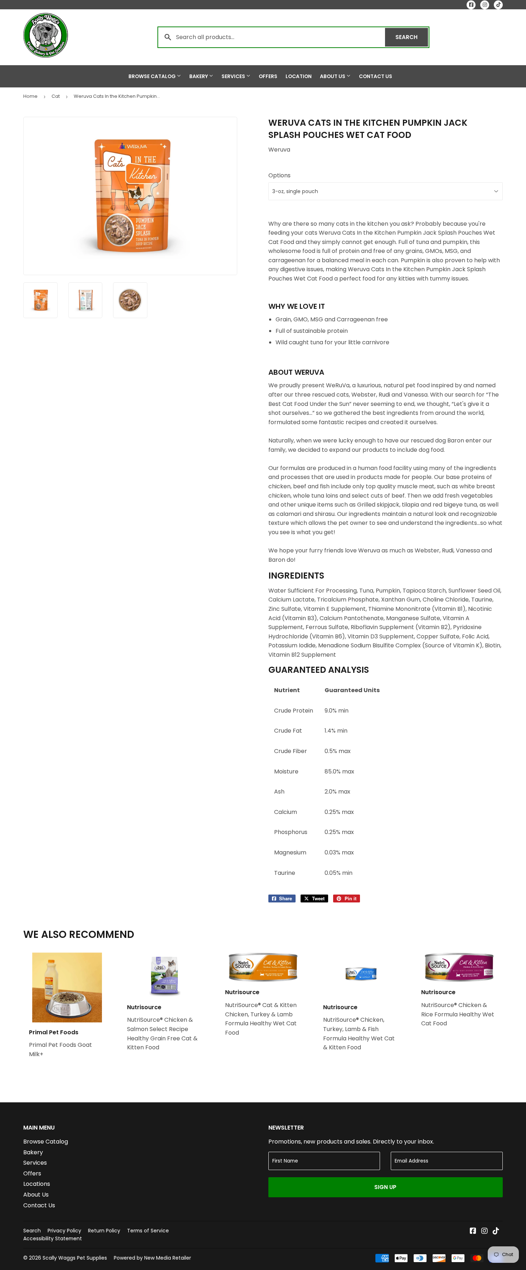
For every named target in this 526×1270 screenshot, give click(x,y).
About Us (333, 76)
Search (411, 37)
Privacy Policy (64, 1230)
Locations (36, 1184)
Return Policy (104, 1230)
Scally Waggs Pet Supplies (75, 1257)
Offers (268, 76)
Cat (56, 96)
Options (279, 175)
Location (299, 76)
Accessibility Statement (52, 1238)
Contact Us (375, 76)
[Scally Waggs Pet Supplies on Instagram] (484, 1231)
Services (233, 76)
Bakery (199, 76)
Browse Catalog (152, 76)
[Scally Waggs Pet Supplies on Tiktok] (496, 1231)
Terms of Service (148, 1230)
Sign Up (385, 1187)
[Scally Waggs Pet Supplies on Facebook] (473, 1231)
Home (30, 96)
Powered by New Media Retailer (152, 1257)
